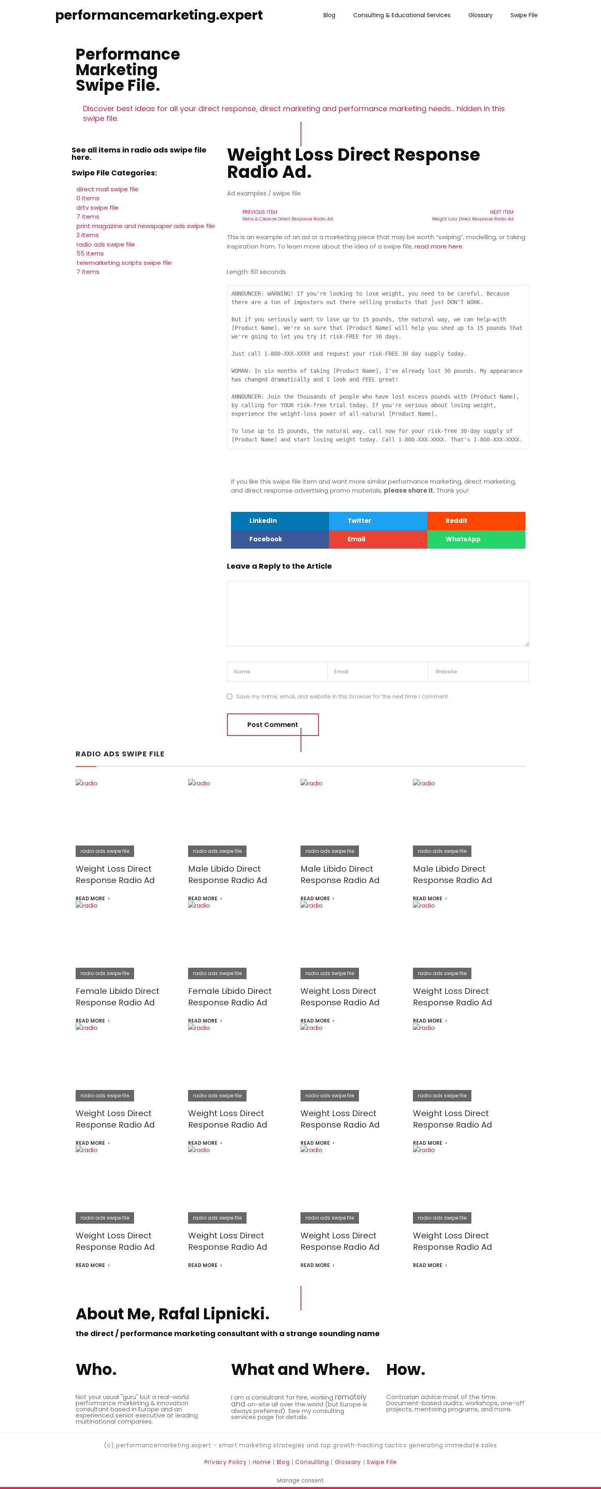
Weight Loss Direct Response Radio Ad (115, 874)
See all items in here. (139, 153)
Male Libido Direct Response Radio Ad (227, 874)
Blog (329, 15)
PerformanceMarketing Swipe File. (128, 69)
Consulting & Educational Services (402, 15)
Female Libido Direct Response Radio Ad (117, 996)
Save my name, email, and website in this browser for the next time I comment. (342, 696)
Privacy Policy (226, 1462)
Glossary (481, 15)
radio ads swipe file (120, 754)
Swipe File (524, 15)
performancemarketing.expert (159, 15)
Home (263, 1462)
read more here (438, 246)
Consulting (312, 1462)
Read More (90, 898)
